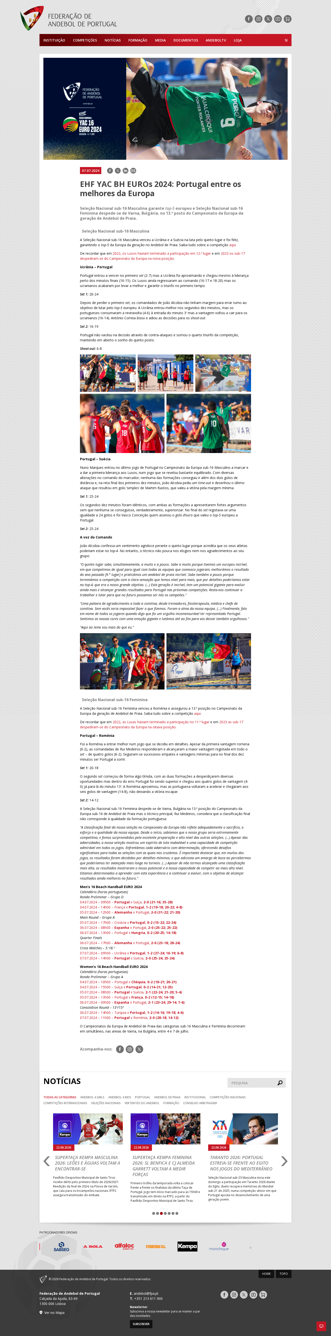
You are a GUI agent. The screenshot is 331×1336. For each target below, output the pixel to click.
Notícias (113, 40)
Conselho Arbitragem (200, 1103)
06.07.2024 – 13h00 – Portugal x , (128, 932)
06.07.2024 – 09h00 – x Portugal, (132, 1002)
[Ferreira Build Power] (150, 1247)
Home (266, 1274)
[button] (321, 1326)
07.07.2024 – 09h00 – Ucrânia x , (132, 953)
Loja (238, 40)
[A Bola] (87, 1247)
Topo (284, 1274)
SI (286, 40)
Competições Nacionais (228, 1097)
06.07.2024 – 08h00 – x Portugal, (128, 927)
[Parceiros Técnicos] (244, 1247)
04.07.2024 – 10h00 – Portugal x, (128, 982)
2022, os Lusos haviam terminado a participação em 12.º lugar (162, 253)
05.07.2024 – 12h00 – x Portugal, (130, 912)
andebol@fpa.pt (146, 1293)
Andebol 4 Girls (92, 1097)
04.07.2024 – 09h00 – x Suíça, (126, 902)
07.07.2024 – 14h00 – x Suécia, (127, 958)
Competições (85, 40)
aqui (232, 245)
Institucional (195, 1097)
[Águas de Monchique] (213, 1247)
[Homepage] (87, 19)
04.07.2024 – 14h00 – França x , (131, 907)
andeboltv (216, 40)
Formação (137, 40)
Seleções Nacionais (106, 1103)
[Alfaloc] (118, 1247)
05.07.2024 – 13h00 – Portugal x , (127, 997)
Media (160, 40)
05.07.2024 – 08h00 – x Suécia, (131, 992)
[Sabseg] (55, 1247)
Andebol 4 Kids (119, 1097)
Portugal (142, 1097)
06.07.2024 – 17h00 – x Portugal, (130, 943)
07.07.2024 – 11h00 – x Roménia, (129, 1017)
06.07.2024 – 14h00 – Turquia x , (132, 1012)
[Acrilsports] (276, 1247)
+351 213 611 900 (148, 1298)
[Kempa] (181, 1247)
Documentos (185, 40)
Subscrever (141, 1324)
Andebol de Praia (167, 1097)
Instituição (54, 40)
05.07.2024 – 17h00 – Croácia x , (128, 922)
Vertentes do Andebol (142, 1103)
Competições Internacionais (65, 1103)
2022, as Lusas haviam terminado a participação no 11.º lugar (161, 722)
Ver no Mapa (54, 1312)
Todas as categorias (59, 1097)
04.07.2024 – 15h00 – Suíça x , (126, 987)
